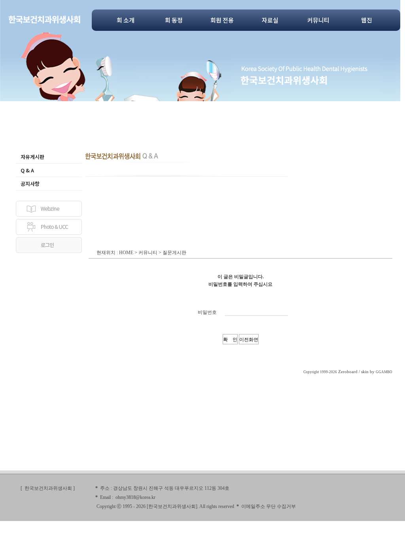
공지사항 (30, 183)
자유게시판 (32, 156)
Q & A (27, 170)
